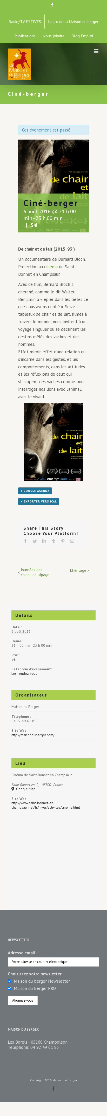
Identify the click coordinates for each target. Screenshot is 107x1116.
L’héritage (78, 570)
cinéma (51, 267)
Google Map (25, 789)
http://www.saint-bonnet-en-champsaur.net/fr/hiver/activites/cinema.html (45, 805)
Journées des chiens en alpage (35, 572)
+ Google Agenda (35, 491)
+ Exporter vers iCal (39, 501)
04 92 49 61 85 (44, 1047)
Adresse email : (22, 953)
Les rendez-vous (24, 673)
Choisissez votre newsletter (35, 974)
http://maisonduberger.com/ (33, 735)
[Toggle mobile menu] (96, 51)
